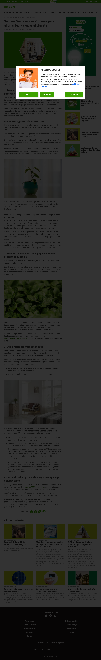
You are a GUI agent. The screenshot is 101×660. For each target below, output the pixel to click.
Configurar (29, 95)
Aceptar (74, 95)
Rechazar (47, 95)
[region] (50, 82)
